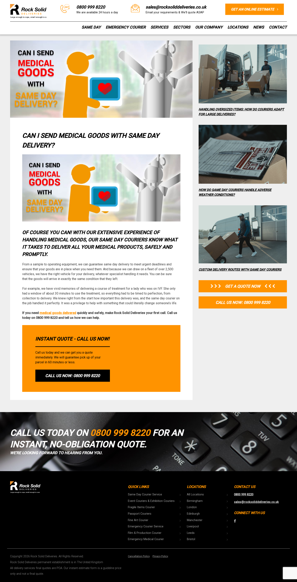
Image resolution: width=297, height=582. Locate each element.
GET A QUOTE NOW (242, 286)
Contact (278, 27)
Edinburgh (193, 513)
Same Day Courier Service (145, 494)
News (258, 27)
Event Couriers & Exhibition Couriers (151, 501)
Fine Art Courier (138, 520)
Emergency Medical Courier (146, 539)
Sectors (181, 27)
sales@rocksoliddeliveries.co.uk (176, 6)
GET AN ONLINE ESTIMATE (253, 9)
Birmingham (195, 501)
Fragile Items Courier (141, 507)
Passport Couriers (139, 513)
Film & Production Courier (144, 533)
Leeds (191, 533)
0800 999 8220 (90, 6)
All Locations (195, 494)
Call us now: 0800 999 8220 (72, 375)
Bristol (191, 539)
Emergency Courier (126, 27)
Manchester (194, 520)
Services (159, 27)
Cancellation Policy (139, 556)
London (192, 507)
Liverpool (193, 526)
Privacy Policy (160, 556)
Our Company (209, 27)
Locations (237, 27)
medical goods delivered (58, 313)
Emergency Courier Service (145, 526)
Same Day (91, 27)
